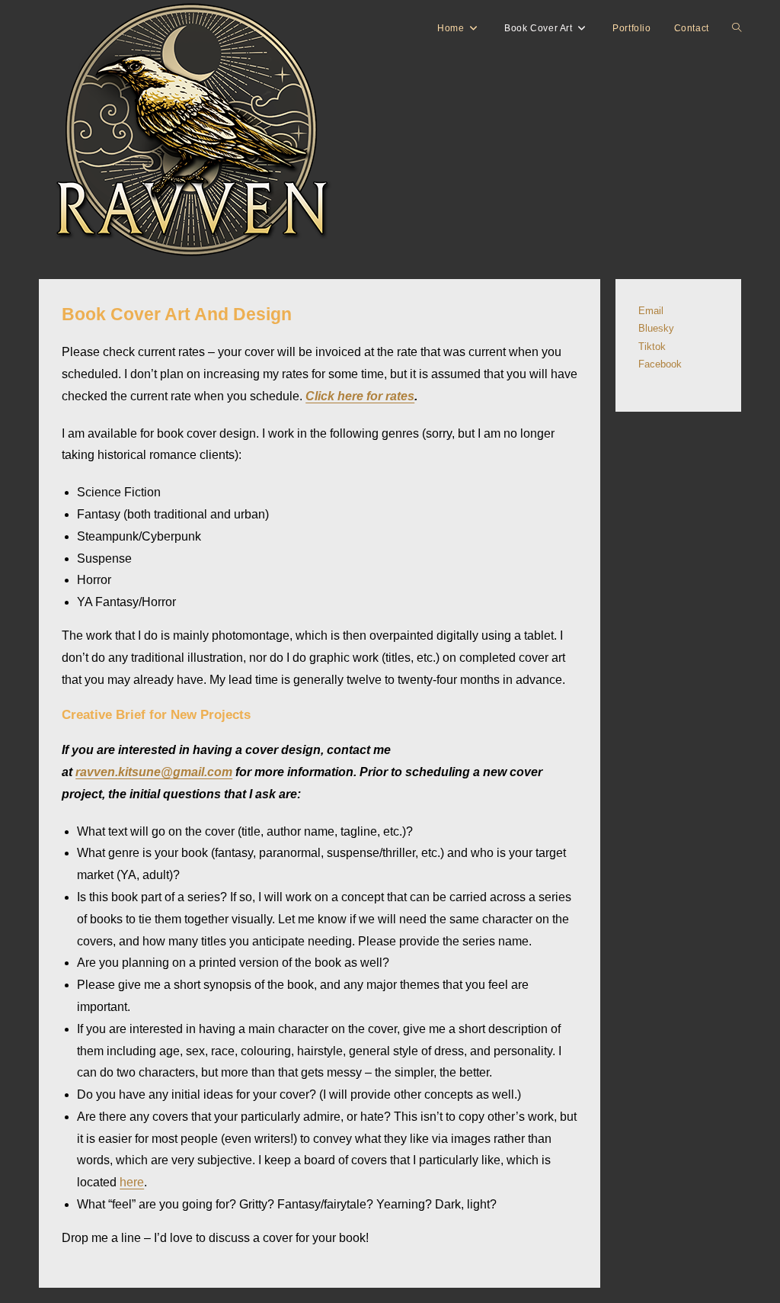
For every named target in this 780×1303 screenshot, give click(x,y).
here (132, 1182)
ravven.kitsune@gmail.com (153, 771)
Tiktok (652, 346)
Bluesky (656, 328)
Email (650, 310)
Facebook (660, 364)
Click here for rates (359, 396)
